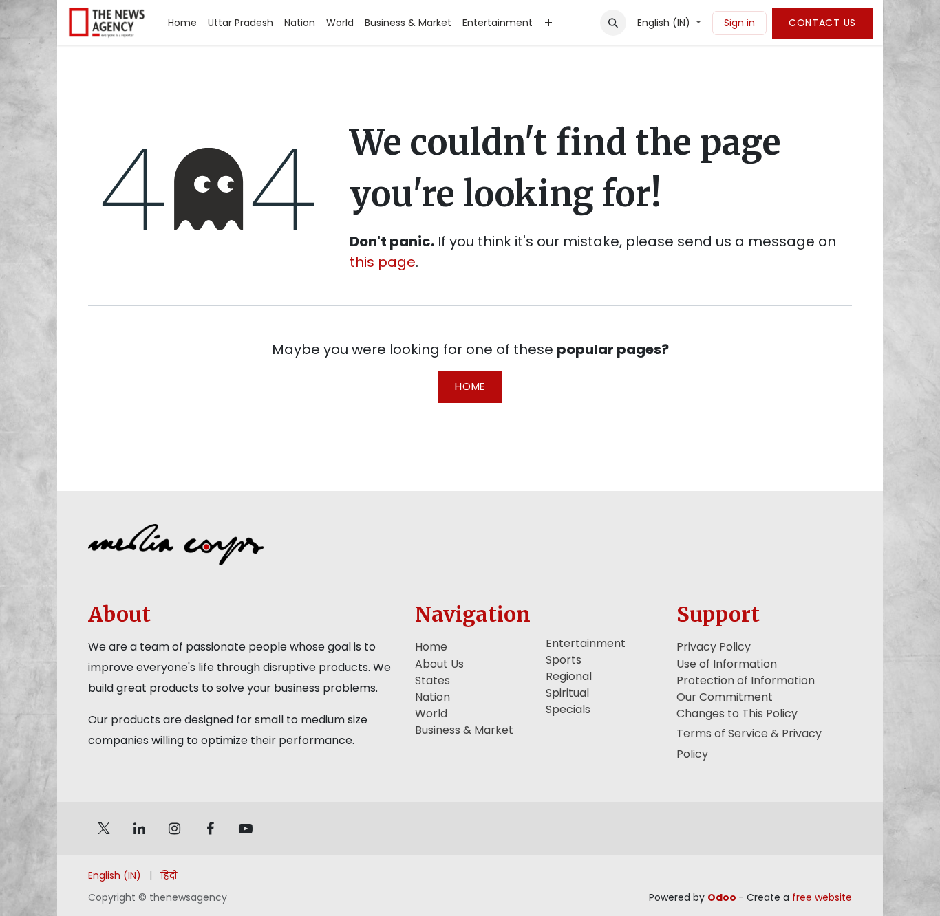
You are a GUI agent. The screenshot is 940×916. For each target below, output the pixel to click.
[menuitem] (182, 23)
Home (470, 386)
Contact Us (822, 23)
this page (383, 262)
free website (822, 897)
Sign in (739, 23)
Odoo (722, 897)
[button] (613, 23)
